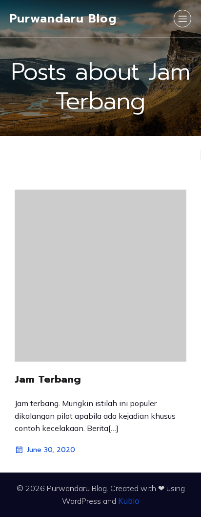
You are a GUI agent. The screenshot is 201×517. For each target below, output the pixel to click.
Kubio (129, 500)
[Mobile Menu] (182, 18)
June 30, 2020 (51, 450)
